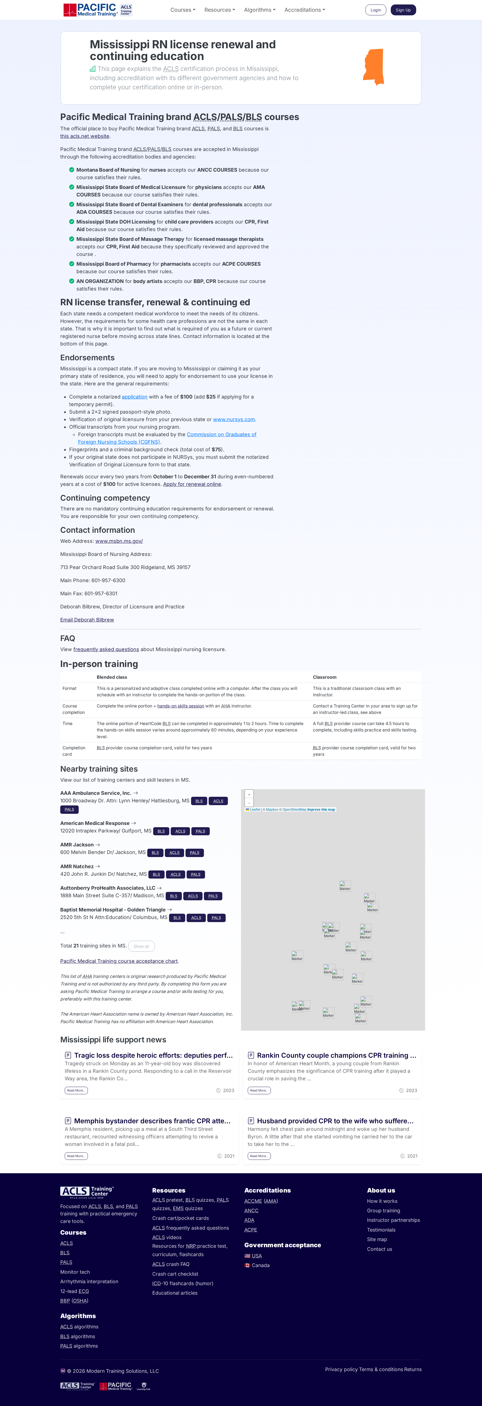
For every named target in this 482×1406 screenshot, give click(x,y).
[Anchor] (82, 44)
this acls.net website (84, 136)
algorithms (79, 1327)
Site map (377, 1239)
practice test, (212, 1246)
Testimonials (381, 1230)
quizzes (188, 1208)
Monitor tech (75, 1272)
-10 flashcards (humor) (182, 1283)
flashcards (191, 1255)
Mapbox (272, 809)
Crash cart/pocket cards (180, 1218)
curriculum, (165, 1255)
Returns (413, 1369)
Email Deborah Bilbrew (87, 620)
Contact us (379, 1249)
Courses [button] (180, 9)
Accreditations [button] (303, 9)
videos (167, 1237)
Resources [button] (217, 9)
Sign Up (403, 10)
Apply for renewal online (192, 484)
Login (376, 10)
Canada (257, 1265)
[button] (351, 947)
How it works (382, 1201)
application (135, 397)
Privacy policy (341, 1369)
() (74, 1301)
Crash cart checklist (175, 1274)
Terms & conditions (381, 1369)
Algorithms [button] (257, 9)
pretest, (168, 1200)
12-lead (74, 1291)
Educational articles (174, 1293)
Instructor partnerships (393, 1220)
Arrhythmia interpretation (89, 1281)
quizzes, (201, 1200)
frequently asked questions (106, 649)
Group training (383, 1210)
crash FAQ (170, 1264)
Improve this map (321, 809)
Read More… (76, 1090)
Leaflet (254, 809)
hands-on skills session (180, 706)
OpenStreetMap (295, 809)
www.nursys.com (234, 419)
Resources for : (174, 1246)
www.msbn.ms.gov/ (119, 541)
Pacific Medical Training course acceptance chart (119, 961)
